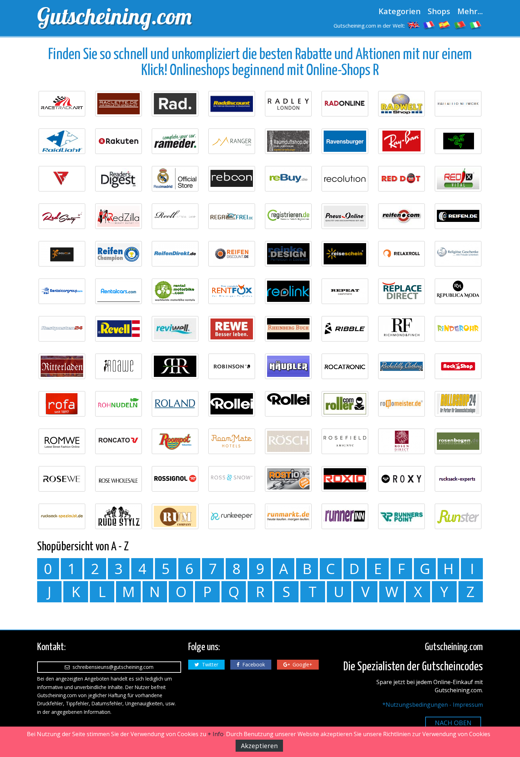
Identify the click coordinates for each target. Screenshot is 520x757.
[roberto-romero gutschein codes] (175, 366)
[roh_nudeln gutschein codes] (118, 404)
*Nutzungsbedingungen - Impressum (432, 705)
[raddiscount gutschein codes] (231, 103)
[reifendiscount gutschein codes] (231, 253)
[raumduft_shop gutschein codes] (288, 141)
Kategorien (400, 11)
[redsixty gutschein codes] (62, 216)
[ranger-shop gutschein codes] (231, 141)
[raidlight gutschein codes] (62, 141)
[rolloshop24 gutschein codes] (458, 404)
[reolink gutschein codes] (288, 291)
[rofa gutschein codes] (62, 404)
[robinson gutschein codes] (231, 366)
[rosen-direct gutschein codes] (401, 441)
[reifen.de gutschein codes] (458, 216)
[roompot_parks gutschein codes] (175, 441)
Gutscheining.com (114, 16)
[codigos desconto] (460, 25)
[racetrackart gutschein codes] (62, 103)
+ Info (216, 734)
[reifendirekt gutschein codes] (175, 253)
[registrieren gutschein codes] (288, 216)
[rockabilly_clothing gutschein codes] (401, 366)
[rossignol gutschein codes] (175, 479)
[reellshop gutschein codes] (175, 216)
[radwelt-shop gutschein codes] (401, 103)
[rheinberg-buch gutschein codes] (288, 329)
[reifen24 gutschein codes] (62, 253)
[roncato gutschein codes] (118, 441)
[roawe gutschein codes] (118, 366)
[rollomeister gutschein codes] (401, 404)
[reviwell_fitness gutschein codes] (175, 329)
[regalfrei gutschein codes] (231, 216)
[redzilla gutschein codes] (118, 216)
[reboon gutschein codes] (231, 178)
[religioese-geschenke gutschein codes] (458, 253)
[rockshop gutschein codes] (458, 366)
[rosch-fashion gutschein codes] (288, 441)
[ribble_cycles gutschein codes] (345, 329)
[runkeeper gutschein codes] (231, 516)
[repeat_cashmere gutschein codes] (345, 291)
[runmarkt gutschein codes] (288, 516)
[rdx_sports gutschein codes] (62, 178)
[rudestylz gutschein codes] (118, 516)
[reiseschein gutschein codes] (345, 253)
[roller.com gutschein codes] (345, 404)
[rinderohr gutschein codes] (458, 329)
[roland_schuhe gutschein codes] (175, 404)
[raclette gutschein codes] (118, 103)
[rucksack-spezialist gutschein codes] (62, 516)
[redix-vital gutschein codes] (458, 178)
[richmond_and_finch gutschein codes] (401, 329)
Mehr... (470, 11)
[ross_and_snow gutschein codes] (231, 479)
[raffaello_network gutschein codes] (458, 103)
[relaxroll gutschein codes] (401, 253)
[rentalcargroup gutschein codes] (62, 291)
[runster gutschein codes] (458, 516)
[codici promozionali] (476, 25)
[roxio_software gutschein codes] (345, 479)
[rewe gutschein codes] (231, 329)
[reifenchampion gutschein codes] (118, 253)
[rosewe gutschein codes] (62, 479)
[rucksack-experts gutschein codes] (458, 479)
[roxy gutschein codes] (401, 479)
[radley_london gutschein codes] (288, 103)
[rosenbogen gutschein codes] (458, 441)
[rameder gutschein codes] (175, 141)
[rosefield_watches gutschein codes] (345, 441)
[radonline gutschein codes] (345, 103)
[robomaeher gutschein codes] (288, 366)
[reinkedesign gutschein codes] (288, 253)
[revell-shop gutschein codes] (118, 329)
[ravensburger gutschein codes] (345, 141)
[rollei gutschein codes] (231, 404)
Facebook (252, 664)
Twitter (208, 664)
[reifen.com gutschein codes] (401, 216)
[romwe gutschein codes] (62, 441)
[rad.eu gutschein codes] (175, 103)
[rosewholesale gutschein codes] (118, 479)
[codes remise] (429, 25)
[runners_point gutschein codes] (401, 516)
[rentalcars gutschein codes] (118, 291)
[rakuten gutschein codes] (118, 141)
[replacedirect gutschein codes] (401, 291)
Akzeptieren (259, 745)
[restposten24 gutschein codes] (62, 329)
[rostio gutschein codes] (288, 479)
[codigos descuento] (445, 25)
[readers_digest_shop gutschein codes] (118, 178)
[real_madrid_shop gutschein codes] (175, 178)
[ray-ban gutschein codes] (401, 141)
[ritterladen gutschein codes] (62, 366)
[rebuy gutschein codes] (288, 178)
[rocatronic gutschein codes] (345, 366)
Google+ (301, 664)
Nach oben (453, 722)
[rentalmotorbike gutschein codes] (175, 291)
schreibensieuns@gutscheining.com (112, 667)
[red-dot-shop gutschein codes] (401, 178)
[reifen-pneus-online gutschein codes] (345, 216)
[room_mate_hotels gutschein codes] (231, 441)
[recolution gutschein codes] (345, 178)
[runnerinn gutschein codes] (345, 516)
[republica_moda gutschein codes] (458, 291)
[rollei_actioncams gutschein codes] (288, 404)
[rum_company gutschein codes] (175, 516)
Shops (439, 11)
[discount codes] (413, 25)
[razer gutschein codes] (458, 141)
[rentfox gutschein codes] (231, 291)
